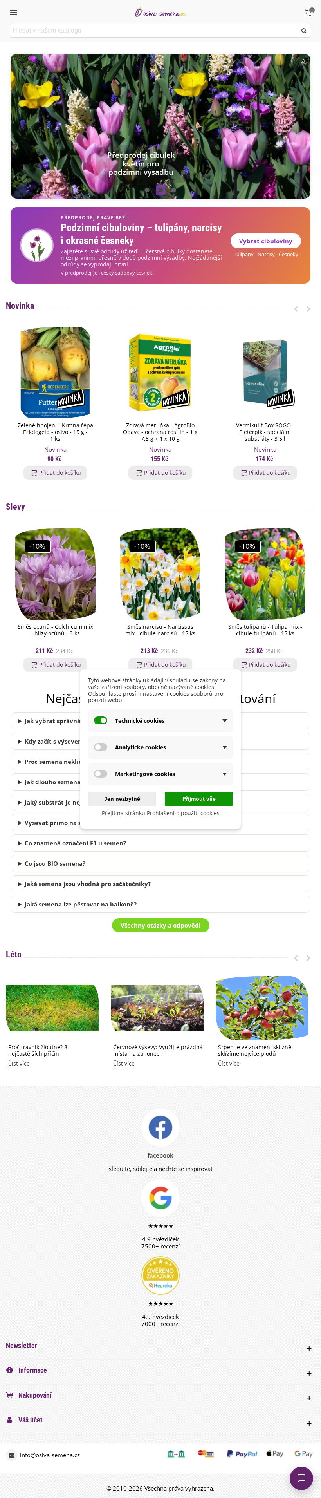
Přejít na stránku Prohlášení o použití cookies (161, 813)
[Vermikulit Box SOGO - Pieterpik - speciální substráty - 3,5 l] (265, 372)
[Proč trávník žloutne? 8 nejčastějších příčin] (52, 1007)
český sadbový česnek (126, 273)
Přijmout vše (199, 799)
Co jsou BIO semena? (55, 863)
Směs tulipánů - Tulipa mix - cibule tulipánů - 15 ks (265, 630)
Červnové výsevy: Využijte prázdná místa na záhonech (158, 1050)
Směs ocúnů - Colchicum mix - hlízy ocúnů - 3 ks (55, 630)
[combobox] (154, 30)
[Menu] (13, 11)
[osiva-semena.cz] (160, 11)
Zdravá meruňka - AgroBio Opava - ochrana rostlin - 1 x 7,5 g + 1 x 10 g (160, 432)
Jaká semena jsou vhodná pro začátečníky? (88, 884)
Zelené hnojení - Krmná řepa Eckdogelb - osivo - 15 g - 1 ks (55, 432)
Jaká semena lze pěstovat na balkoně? (81, 904)
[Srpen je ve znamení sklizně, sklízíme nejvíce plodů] (262, 1007)
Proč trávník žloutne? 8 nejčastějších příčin (37, 1050)
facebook (160, 1155)
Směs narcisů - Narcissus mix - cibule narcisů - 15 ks (160, 630)
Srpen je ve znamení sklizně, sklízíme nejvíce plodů (255, 1050)
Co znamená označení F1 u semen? (75, 843)
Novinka (20, 306)
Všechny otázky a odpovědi (161, 925)
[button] (147, 190)
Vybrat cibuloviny (265, 241)
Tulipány (244, 254)
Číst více (19, 1063)
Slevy (15, 507)
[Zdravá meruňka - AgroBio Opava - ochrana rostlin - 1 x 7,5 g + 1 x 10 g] (160, 372)
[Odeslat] (304, 30)
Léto (14, 954)
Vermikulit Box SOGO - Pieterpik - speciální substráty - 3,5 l (265, 432)
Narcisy (266, 254)
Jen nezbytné (122, 799)
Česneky (288, 254)
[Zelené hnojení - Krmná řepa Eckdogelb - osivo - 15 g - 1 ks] (55, 372)
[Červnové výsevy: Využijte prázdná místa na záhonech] (157, 1007)
